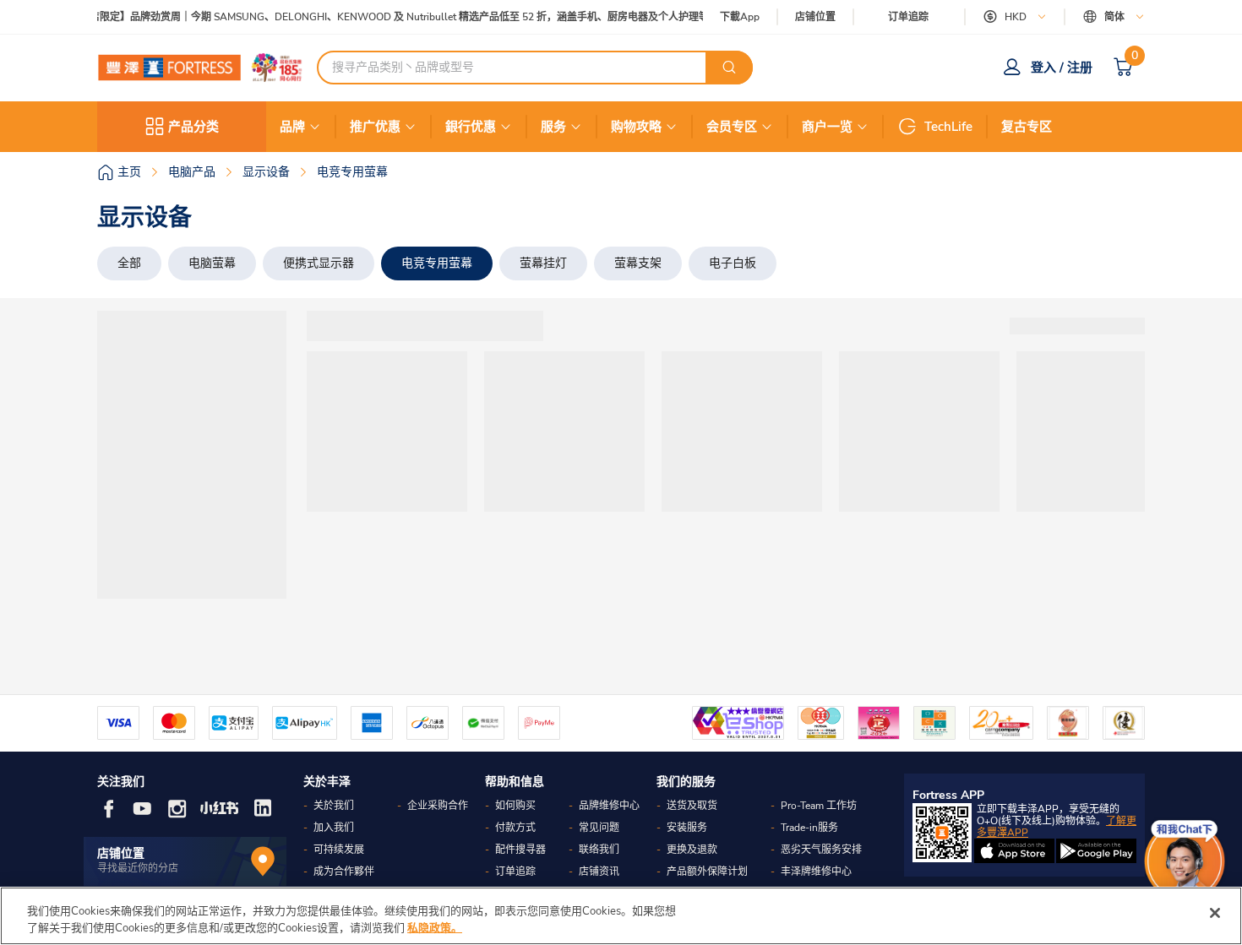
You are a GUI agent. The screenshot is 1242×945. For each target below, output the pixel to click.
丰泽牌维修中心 (816, 871)
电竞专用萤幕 (436, 263)
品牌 (292, 126)
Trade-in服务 (809, 827)
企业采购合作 (437, 805)
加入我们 (333, 827)
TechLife (948, 126)
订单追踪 (908, 17)
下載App (740, 17)
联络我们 (599, 849)
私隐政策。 (434, 927)
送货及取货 (692, 805)
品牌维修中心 (609, 805)
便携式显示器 (318, 263)
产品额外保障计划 (707, 871)
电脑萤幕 (212, 263)
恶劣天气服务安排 (821, 849)
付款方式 (515, 827)
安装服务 (687, 827)
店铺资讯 (599, 871)
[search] (729, 67)
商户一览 (827, 126)
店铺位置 (815, 17)
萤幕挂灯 (543, 263)
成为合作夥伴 (343, 871)
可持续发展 (338, 849)
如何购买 (515, 805)
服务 (553, 126)
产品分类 (193, 126)
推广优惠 (375, 126)
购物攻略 (636, 126)
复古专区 (1026, 126)
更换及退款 (692, 849)
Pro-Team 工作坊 (819, 805)
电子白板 (732, 263)
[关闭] (1215, 912)
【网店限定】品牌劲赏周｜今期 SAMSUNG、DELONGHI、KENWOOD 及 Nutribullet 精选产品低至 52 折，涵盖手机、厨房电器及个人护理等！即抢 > (402, 17)
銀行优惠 (470, 126)
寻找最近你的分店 (137, 868)
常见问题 (599, 827)
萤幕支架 (638, 263)
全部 (129, 263)
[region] (621, 916)
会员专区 (731, 126)
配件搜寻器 (520, 849)
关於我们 (333, 805)
